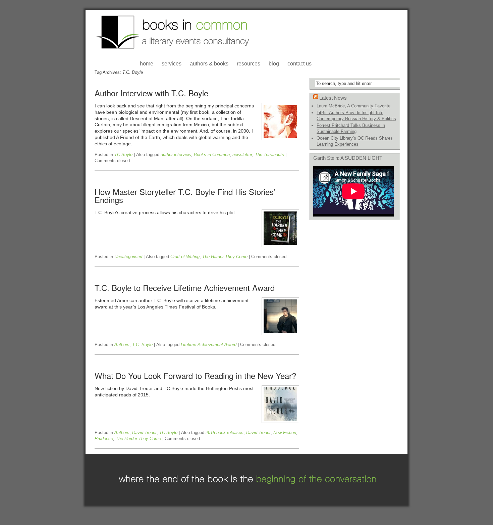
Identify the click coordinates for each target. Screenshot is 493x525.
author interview (176, 154)
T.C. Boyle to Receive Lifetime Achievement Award (185, 287)
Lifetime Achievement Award (208, 344)
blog (274, 63)
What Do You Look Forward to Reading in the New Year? (195, 375)
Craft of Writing (185, 256)
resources (248, 63)
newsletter (242, 154)
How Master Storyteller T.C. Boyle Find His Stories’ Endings (185, 195)
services (171, 63)
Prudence (104, 438)
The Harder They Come (225, 256)
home (146, 63)
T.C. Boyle (142, 344)
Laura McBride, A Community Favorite (353, 105)
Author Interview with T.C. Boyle (151, 93)
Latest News (333, 98)
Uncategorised (128, 256)
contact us (299, 63)
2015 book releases (224, 432)
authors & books (209, 63)
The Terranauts (269, 154)
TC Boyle (123, 154)
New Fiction (284, 432)
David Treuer (144, 432)
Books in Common (212, 154)
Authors (121, 344)
